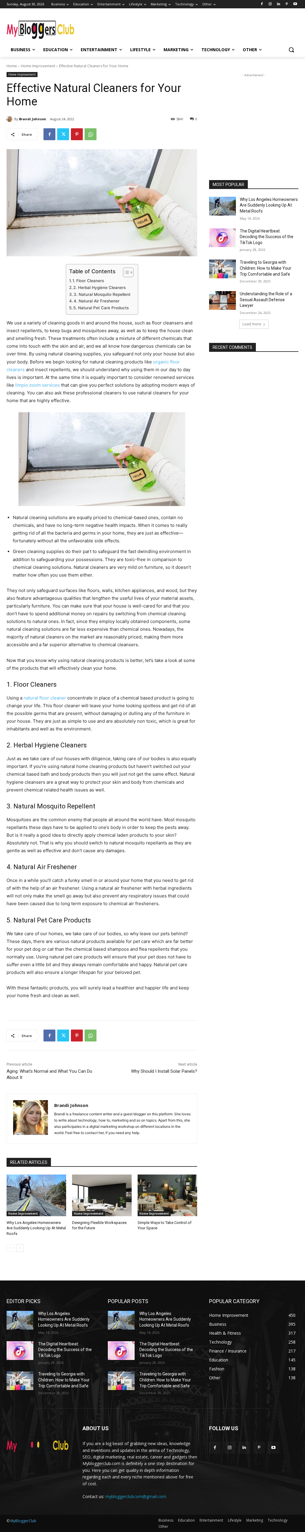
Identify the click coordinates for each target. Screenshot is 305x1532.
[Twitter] (63, 134)
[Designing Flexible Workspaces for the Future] (102, 1195)
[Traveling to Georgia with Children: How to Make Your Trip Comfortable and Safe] (222, 269)
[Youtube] (295, 4)
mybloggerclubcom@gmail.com (135, 1496)
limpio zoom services (37, 385)
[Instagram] (270, 4)
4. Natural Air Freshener (96, 301)
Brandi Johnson (32, 119)
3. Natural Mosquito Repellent (102, 294)
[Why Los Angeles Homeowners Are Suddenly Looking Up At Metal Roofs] (36, 1195)
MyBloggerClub (23, 1520)
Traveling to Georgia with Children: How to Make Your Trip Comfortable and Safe (265, 268)
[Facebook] (262, 4)
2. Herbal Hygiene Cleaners (99, 287)
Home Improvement (38, 65)
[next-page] (20, 1248)
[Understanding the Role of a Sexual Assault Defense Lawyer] (222, 300)
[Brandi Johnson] (10, 119)
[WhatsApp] (91, 134)
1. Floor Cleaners (88, 280)
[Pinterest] (286, 4)
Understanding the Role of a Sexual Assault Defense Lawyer (266, 299)
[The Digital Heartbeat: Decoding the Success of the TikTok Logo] (222, 237)
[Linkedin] (278, 4)
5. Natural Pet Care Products (101, 307)
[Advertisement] (146, 27)
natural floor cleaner (45, 698)
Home (12, 65)
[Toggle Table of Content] (125, 272)
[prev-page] (10, 1248)
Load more (251, 324)
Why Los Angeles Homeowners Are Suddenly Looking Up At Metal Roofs (36, 1228)
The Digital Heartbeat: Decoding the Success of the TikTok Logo (266, 237)
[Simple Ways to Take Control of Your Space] (167, 1195)
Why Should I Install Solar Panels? (164, 1071)
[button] (291, 50)
